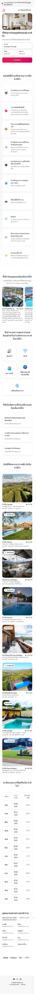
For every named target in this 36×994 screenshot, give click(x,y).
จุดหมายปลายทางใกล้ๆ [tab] (9, 918)
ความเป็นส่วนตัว (14, 984)
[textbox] (10, 54)
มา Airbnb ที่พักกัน (24, 10)
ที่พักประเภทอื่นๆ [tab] (25, 918)
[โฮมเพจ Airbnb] (3, 10)
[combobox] (17, 47)
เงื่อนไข (23, 984)
